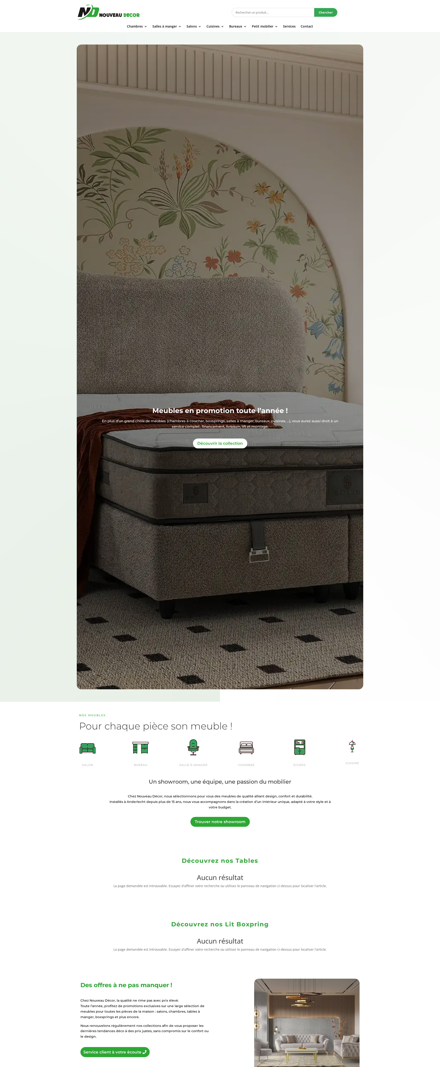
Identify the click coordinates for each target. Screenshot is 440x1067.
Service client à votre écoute (112, 1052)
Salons (192, 26)
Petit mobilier (262, 26)
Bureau (140, 765)
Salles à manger (164, 26)
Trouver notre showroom (220, 821)
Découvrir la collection (220, 443)
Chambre (246, 765)
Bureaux (235, 26)
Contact (307, 26)
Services (289, 26)
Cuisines (213, 26)
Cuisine (352, 763)
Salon (87, 765)
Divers (299, 765)
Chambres (135, 26)
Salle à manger (193, 765)
